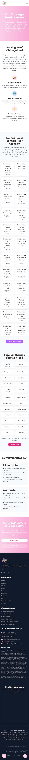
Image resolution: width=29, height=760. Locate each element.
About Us (4, 593)
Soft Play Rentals (6, 614)
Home (3, 581)
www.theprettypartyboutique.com (13, 644)
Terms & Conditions (7, 601)
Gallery (3, 588)
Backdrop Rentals (6, 616)
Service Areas (5, 596)
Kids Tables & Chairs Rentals (9, 622)
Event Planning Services (8, 624)
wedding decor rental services (9, 734)
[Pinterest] (6, 573)
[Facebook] (1, 573)
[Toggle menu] (27, 3)
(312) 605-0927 (8, 636)
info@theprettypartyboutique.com (13, 639)
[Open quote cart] (25, 756)
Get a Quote (14, 545)
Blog (2, 591)
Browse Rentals (14, 540)
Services (3, 586)
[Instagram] (4, 573)
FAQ (2, 598)
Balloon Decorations (7, 619)
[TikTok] (8, 573)
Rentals (3, 583)
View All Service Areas (14, 341)
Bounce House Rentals (8, 611)
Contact (3, 603)
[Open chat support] (4, 756)
